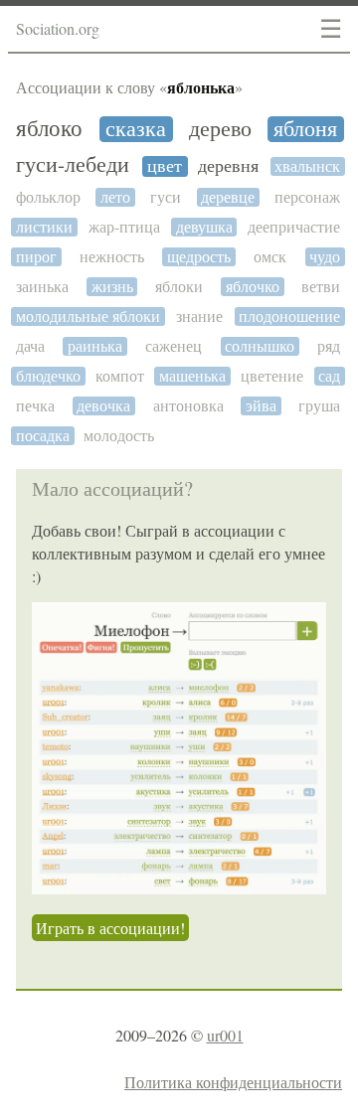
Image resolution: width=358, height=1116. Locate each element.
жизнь (112, 286)
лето (115, 197)
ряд (328, 346)
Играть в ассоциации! (110, 927)
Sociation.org (57, 28)
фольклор (48, 197)
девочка (103, 406)
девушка (204, 227)
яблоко (49, 128)
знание (199, 316)
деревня (228, 166)
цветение (272, 376)
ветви (320, 286)
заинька (42, 286)
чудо (324, 256)
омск (270, 256)
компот (119, 376)
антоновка (188, 406)
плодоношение (289, 316)
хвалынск (307, 166)
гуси (165, 197)
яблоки (179, 286)
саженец (173, 346)
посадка (43, 435)
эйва (261, 406)
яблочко (252, 286)
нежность (112, 256)
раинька (95, 346)
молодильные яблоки (88, 316)
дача (30, 346)
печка (35, 406)
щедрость (199, 256)
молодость (119, 435)
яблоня (305, 129)
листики (44, 227)
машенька (192, 376)
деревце (228, 197)
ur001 (225, 1035)
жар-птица (124, 227)
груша (319, 406)
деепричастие (294, 227)
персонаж (307, 197)
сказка (135, 129)
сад (329, 376)
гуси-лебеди (72, 165)
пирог (36, 256)
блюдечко (48, 376)
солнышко (259, 346)
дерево (220, 129)
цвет (164, 166)
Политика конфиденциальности (233, 1081)
